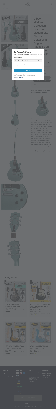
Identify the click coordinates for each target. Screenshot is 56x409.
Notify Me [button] (28, 70)
